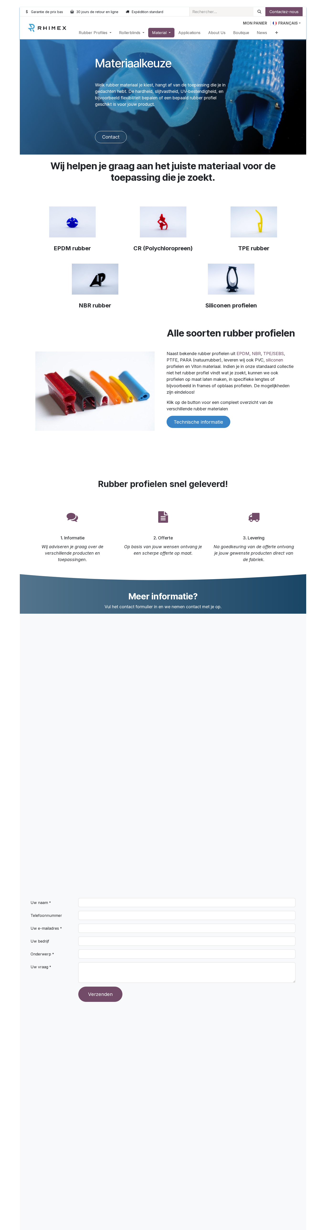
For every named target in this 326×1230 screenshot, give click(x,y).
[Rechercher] (259, 11)
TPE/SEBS (273, 353)
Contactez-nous (284, 11)
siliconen (274, 359)
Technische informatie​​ (198, 422)
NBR (256, 353)
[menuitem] (95, 32)
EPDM (243, 353)
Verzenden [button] (100, 994)
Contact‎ (111, 137)
